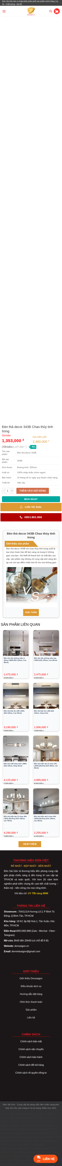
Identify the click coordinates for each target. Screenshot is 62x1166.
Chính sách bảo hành (31, 1057)
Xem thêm (31, 612)
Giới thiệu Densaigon (31, 978)
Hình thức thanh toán (31, 1002)
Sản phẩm (31, 1009)
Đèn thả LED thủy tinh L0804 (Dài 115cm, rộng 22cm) (15, 765)
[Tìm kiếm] (50, 11)
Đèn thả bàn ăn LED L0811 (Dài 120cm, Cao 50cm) (14, 712)
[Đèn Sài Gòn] (31, 11)
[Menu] (4, 11)
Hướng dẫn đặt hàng (31, 994)
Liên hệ (31, 1017)
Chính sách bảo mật (31, 1041)
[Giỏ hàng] (57, 11)
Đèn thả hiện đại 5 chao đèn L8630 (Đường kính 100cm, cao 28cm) (45, 819)
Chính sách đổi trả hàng (31, 1065)
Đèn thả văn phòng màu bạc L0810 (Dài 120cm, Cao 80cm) (45, 659)
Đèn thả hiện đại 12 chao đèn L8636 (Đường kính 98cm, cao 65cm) (46, 766)
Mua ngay (31, 499)
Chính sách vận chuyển (31, 1049)
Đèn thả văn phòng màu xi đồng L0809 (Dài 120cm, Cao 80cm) (15, 660)
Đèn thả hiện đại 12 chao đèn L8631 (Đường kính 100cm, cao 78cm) (15, 819)
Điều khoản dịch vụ (31, 986)
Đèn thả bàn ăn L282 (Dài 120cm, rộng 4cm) (44, 712)
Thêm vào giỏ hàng (32, 490)
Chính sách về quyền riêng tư (31, 1072)
